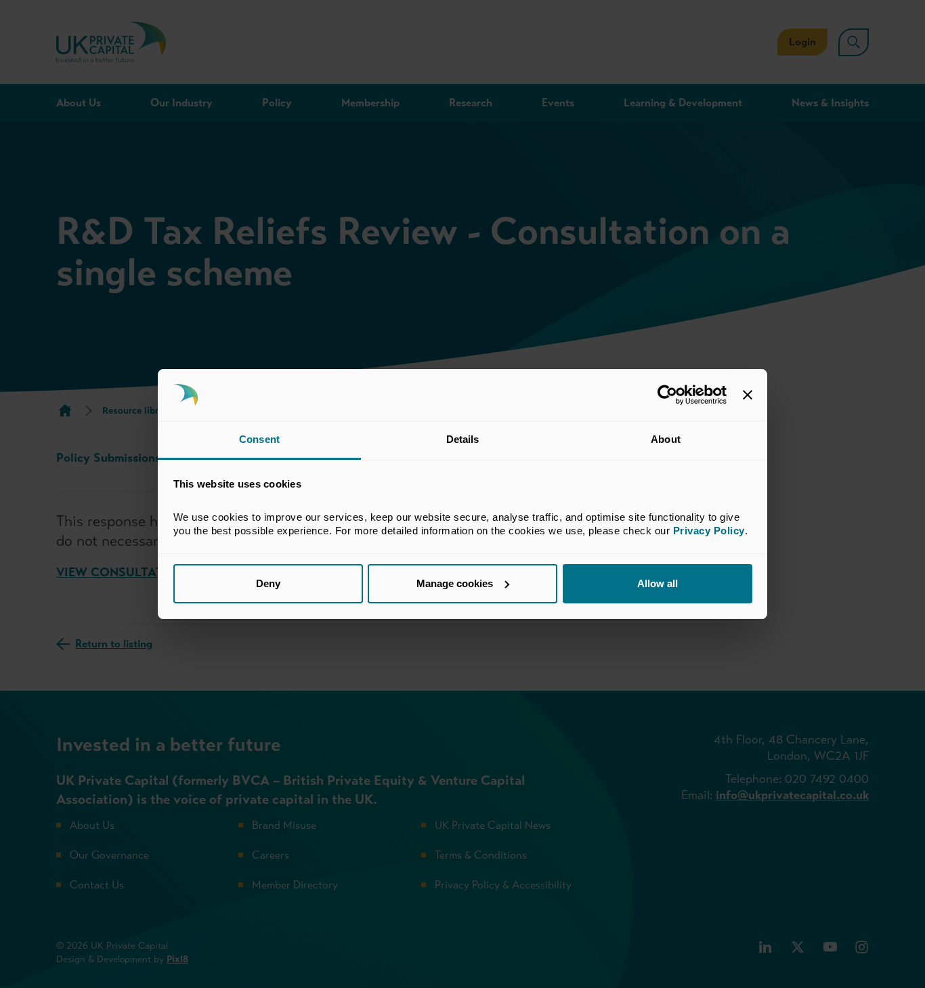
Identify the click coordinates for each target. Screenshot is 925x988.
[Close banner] (747, 395)
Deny (268, 583)
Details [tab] (462, 439)
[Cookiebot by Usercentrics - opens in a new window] (667, 395)
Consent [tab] (259, 439)
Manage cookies (454, 583)
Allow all (657, 583)
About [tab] (666, 439)
